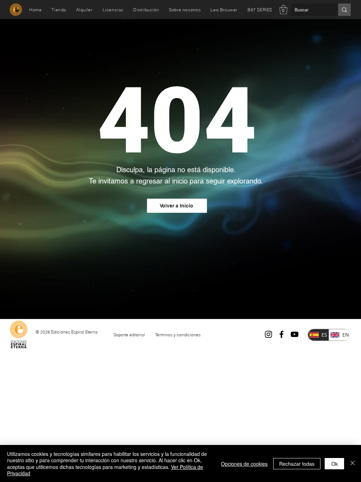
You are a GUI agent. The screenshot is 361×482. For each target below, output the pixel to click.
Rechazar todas (296, 463)
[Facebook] (281, 334)
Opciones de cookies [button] (244, 463)
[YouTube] (294, 334)
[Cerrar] (352, 463)
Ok (334, 463)
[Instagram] (268, 334)
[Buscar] (344, 10)
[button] (283, 9)
